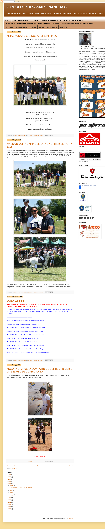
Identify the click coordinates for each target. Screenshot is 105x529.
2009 (9, 509)
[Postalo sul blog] (47, 135)
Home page (40, 465)
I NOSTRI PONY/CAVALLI (51, 20)
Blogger (71, 518)
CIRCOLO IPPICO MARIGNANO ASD (37, 7)
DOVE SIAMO (52, 27)
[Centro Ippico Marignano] (80, 188)
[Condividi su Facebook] (50, 135)
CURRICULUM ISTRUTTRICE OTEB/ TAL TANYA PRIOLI (73, 24)
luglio (11, 490)
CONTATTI (63, 27)
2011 (9, 504)
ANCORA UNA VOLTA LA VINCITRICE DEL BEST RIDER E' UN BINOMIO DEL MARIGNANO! (40, 370)
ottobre (12, 485)
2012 (9, 502)
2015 (9, 483)
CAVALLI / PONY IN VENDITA (16, 27)
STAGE (41, 27)
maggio (12, 494)
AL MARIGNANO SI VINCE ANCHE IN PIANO (32, 36)
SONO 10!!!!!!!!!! (15, 300)
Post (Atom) (15, 468)
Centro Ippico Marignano (84, 185)
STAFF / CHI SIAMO (20, 20)
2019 (9, 474)
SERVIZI (66, 20)
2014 (9, 497)
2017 (9, 479)
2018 (9, 477)
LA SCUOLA (35, 20)
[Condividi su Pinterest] (52, 135)
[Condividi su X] (49, 135)
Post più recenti (11, 465)
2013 (9, 500)
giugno (12, 492)
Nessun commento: (38, 135)
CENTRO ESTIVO (78, 20)
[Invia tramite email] (46, 135)
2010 (9, 506)
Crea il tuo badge (92, 185)
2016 (9, 481)
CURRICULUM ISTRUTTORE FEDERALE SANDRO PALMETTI (27, 24)
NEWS (7, 20)
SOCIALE (32, 27)
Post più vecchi (69, 465)
